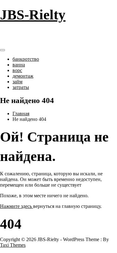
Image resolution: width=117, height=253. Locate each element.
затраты (20, 87)
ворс (17, 70)
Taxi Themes (13, 245)
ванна (18, 64)
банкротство (25, 59)
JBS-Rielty (33, 15)
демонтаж (22, 76)
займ (17, 81)
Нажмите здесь (16, 206)
